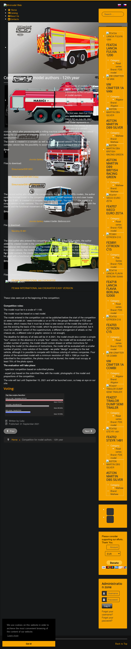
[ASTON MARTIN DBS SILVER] (115, 464)
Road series (119, 65)
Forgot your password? (107, 619)
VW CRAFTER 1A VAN (115, 87)
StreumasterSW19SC (22, 169)
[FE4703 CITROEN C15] (115, 317)
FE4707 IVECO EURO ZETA (114, 209)
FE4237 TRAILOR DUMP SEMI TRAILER (114, 402)
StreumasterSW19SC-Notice (26, 184)
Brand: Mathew (114, 140)
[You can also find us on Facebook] (110, 511)
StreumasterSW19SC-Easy (25, 176)
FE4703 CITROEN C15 (112, 328)
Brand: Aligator (114, 104)
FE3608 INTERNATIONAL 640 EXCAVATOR (33, 280)
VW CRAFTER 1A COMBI (115, 364)
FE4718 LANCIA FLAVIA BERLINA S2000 (112, 289)
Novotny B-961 (19, 230)
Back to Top (121, 643)
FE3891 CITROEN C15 (112, 245)
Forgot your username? (107, 613)
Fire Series (119, 259)
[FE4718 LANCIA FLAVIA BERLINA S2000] (115, 273)
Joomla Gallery (36, 159)
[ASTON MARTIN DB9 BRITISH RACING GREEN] (115, 149)
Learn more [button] (12, 635)
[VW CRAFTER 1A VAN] (115, 77)
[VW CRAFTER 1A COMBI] (115, 353)
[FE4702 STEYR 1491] (115, 429)
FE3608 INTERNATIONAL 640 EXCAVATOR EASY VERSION (42, 288)
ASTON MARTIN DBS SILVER (114, 476)
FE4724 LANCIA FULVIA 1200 (111, 50)
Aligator (119, 99)
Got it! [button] (29, 644)
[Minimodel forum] (110, 519)
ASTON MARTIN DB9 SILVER (114, 124)
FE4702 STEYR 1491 (114, 438)
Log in (107, 605)
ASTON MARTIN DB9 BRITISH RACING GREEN (112, 168)
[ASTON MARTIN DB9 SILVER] (115, 111)
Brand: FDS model (116, 71)
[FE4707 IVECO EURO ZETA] (115, 197)
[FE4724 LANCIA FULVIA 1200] (115, 36)
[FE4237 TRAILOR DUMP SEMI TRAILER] (115, 388)
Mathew (119, 135)
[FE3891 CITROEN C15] (115, 235)
